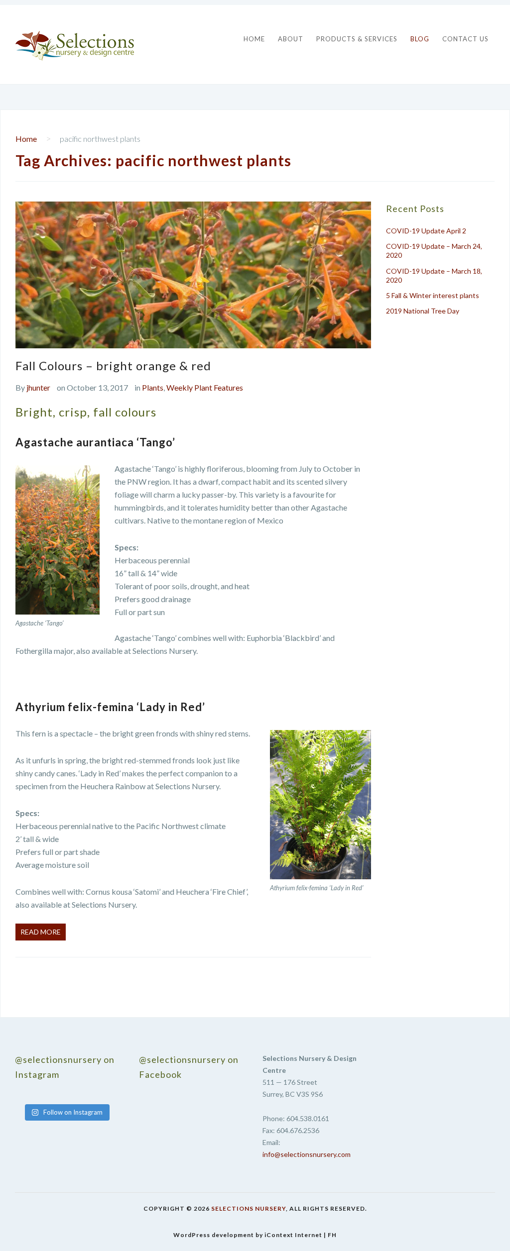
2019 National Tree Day (422, 311)
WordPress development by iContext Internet (247, 1235)
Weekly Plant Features (204, 387)
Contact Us (465, 39)
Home (254, 39)
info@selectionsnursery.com (306, 1154)
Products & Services (356, 39)
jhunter (38, 387)
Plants (152, 387)
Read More (40, 932)
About (290, 39)
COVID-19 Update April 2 (426, 230)
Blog (419, 39)
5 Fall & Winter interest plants (432, 295)
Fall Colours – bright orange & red (113, 365)
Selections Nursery (248, 1208)
